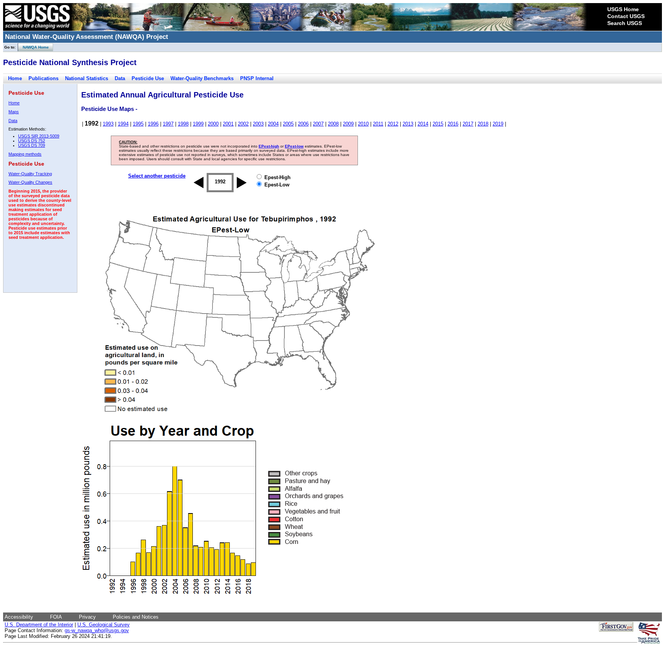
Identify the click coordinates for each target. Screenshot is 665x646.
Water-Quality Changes (30, 182)
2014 (423, 124)
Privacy (87, 617)
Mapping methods (25, 154)
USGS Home (623, 9)
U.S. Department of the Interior (39, 625)
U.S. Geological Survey (103, 625)
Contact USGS (626, 16)
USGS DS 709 (31, 145)
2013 (408, 124)
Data (120, 78)
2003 (258, 124)
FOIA (56, 617)
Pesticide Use (148, 78)
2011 (378, 124)
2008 (333, 124)
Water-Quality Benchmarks (202, 78)
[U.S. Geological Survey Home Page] (37, 29)
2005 (288, 124)
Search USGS (624, 23)
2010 (363, 124)
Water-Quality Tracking (30, 173)
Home (15, 78)
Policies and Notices (136, 617)
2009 (348, 124)
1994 (123, 124)
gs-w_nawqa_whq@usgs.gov (97, 630)
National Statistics (86, 78)
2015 (438, 124)
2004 (273, 124)
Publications (43, 78)
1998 (183, 124)
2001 (228, 124)
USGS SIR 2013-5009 (38, 136)
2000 (213, 124)
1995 (138, 124)
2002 (243, 124)
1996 (153, 124)
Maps (13, 111)
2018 (483, 124)
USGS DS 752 (31, 140)
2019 (498, 124)
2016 (453, 124)
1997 (168, 124)
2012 (393, 124)
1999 (198, 124)
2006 (303, 124)
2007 (318, 124)
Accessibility (19, 617)
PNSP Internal (257, 78)
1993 (108, 124)
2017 (468, 124)
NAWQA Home (33, 47)
